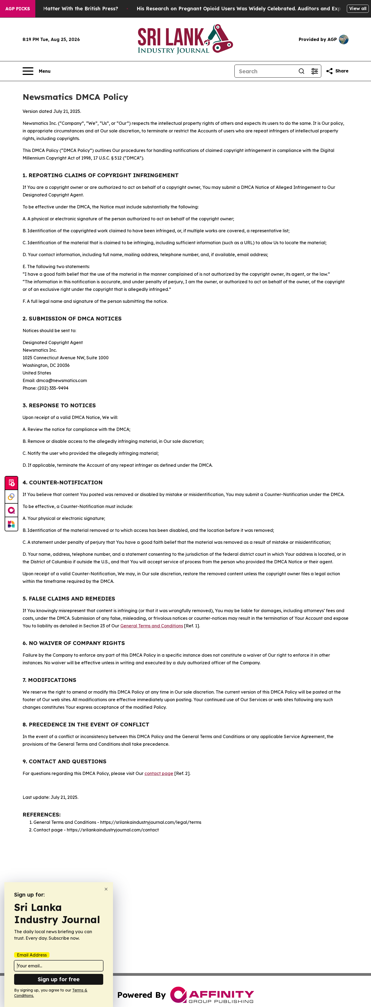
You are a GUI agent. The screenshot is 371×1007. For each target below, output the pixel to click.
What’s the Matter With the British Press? (66, 8)
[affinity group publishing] (11, 510)
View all (357, 8)
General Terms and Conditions (151, 625)
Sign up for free (59, 979)
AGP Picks (17, 8)
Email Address (32, 955)
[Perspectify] (11, 497)
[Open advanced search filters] (314, 71)
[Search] (301, 71)
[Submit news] (11, 483)
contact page (158, 773)
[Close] (106, 889)
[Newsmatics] (11, 524)
